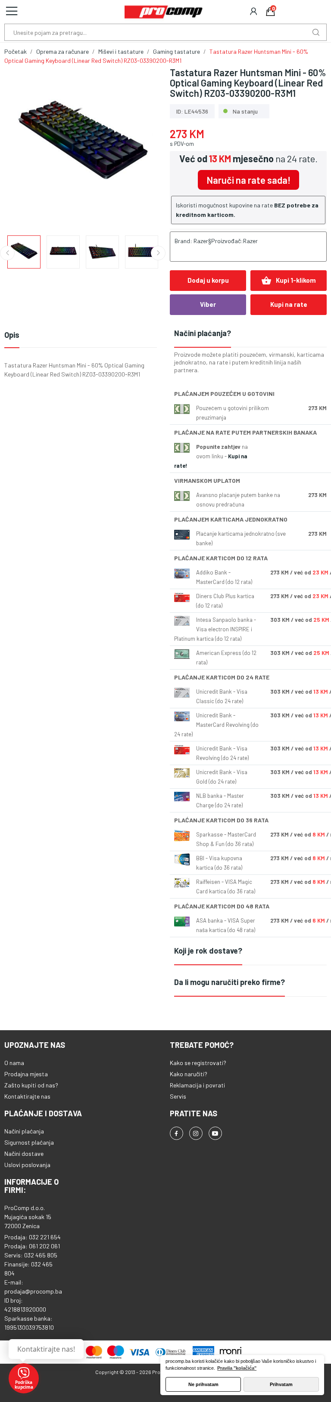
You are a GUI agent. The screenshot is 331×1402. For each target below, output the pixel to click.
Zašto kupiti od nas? (31, 1085)
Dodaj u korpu (208, 280)
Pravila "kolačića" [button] (236, 1368)
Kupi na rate (288, 304)
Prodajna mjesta (26, 1074)
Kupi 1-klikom (288, 280)
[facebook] (176, 1133)
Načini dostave (24, 1153)
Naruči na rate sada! (248, 179)
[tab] (250, 334)
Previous (24, 146)
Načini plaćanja (24, 1131)
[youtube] (215, 1133)
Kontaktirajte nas (27, 1096)
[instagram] (196, 1133)
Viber (208, 304)
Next (141, 146)
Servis (178, 1096)
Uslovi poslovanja (27, 1164)
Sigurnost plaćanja (29, 1142)
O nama (14, 1062)
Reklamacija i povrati (197, 1085)
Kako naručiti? (188, 1074)
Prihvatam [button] (281, 1384)
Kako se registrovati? (198, 1062)
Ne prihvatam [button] (203, 1384)
